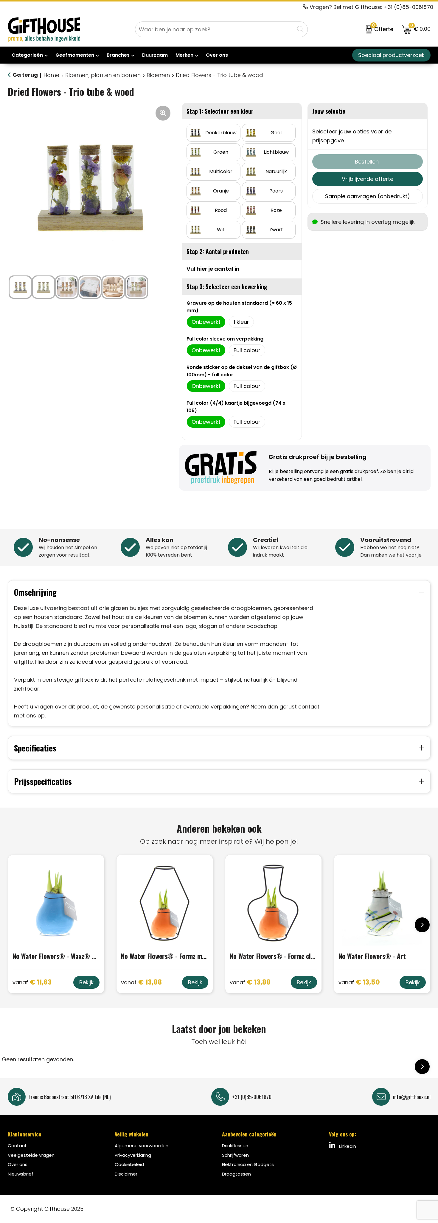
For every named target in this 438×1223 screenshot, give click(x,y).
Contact (17, 1145)
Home (51, 75)
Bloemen (158, 75)
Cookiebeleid (129, 1164)
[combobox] (215, 29)
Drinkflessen (235, 1145)
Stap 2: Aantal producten (218, 251)
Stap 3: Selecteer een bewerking (227, 286)
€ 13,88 (141, 982)
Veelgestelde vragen (31, 1155)
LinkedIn (347, 1146)
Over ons (17, 1164)
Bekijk (86, 982)
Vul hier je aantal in (213, 268)
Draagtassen (236, 1174)
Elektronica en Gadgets (248, 1164)
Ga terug (25, 74)
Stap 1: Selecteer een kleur (220, 111)
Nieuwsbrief (20, 1174)
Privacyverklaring (133, 1155)
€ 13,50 (359, 982)
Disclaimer (126, 1174)
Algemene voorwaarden (141, 1145)
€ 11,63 (32, 982)
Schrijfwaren (235, 1155)
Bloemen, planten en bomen (103, 75)
